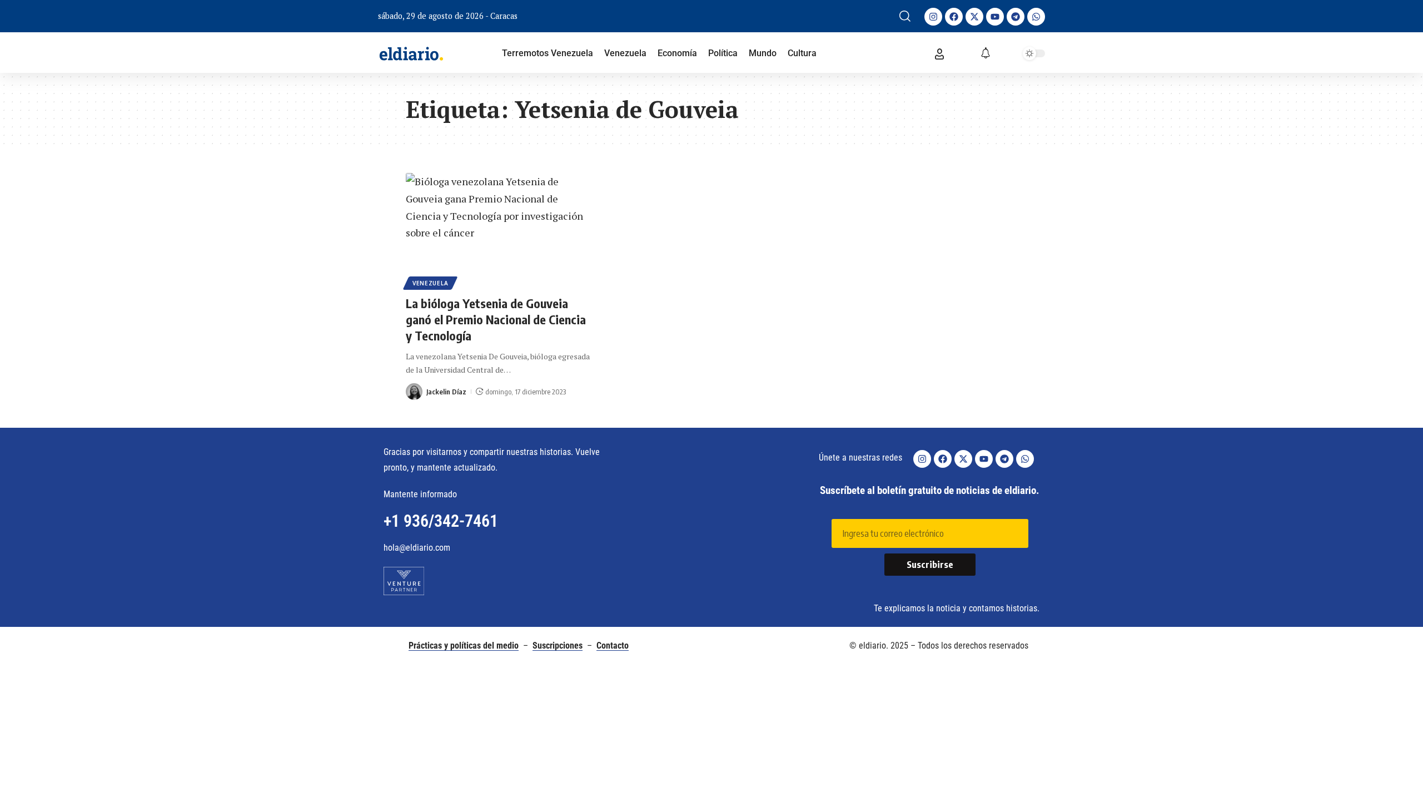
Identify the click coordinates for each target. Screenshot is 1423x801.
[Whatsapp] (1036, 17)
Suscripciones (558, 645)
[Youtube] (995, 17)
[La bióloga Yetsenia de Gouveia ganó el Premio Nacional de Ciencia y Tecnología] (500, 229)
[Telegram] (1015, 17)
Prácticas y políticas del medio (464, 645)
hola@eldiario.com (417, 547)
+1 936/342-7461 (441, 521)
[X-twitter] (974, 17)
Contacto (612, 645)
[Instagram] (933, 17)
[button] (904, 16)
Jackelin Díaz (446, 391)
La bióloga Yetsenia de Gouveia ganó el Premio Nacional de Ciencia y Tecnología (496, 319)
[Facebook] (954, 17)
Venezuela (430, 283)
